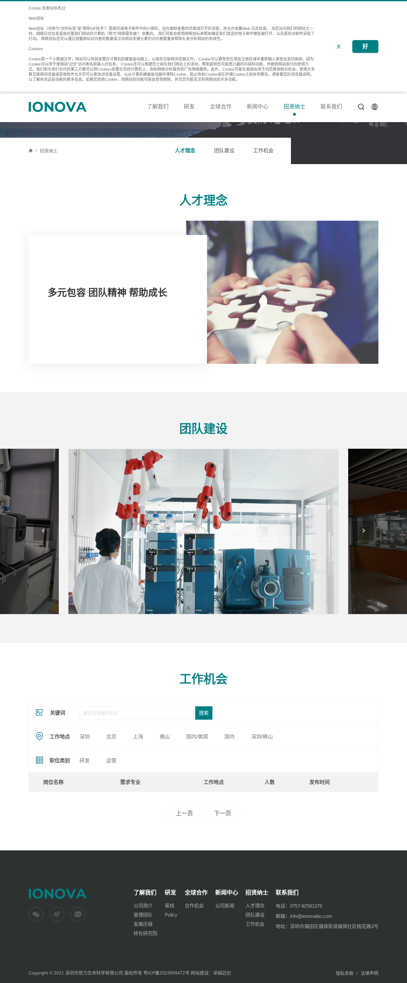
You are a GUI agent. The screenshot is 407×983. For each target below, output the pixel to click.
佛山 (165, 736)
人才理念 (185, 150)
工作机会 (263, 150)
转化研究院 (145, 933)
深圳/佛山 (262, 736)
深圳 (84, 736)
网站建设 (200, 972)
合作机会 (194, 905)
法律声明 (369, 973)
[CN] (374, 107)
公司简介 (143, 905)
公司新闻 (224, 905)
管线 (169, 905)
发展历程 (143, 924)
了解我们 (158, 107)
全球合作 (220, 107)
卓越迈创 (222, 972)
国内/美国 (197, 736)
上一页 (184, 813)
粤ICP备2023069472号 (166, 972)
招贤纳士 (294, 107)
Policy (171, 914)
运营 (111, 760)
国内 (229, 736)
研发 (189, 107)
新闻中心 (257, 107)
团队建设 (224, 150)
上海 (138, 736)
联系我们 (331, 107)
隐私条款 (345, 973)
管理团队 (143, 914)
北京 (111, 736)
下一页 (222, 813)
